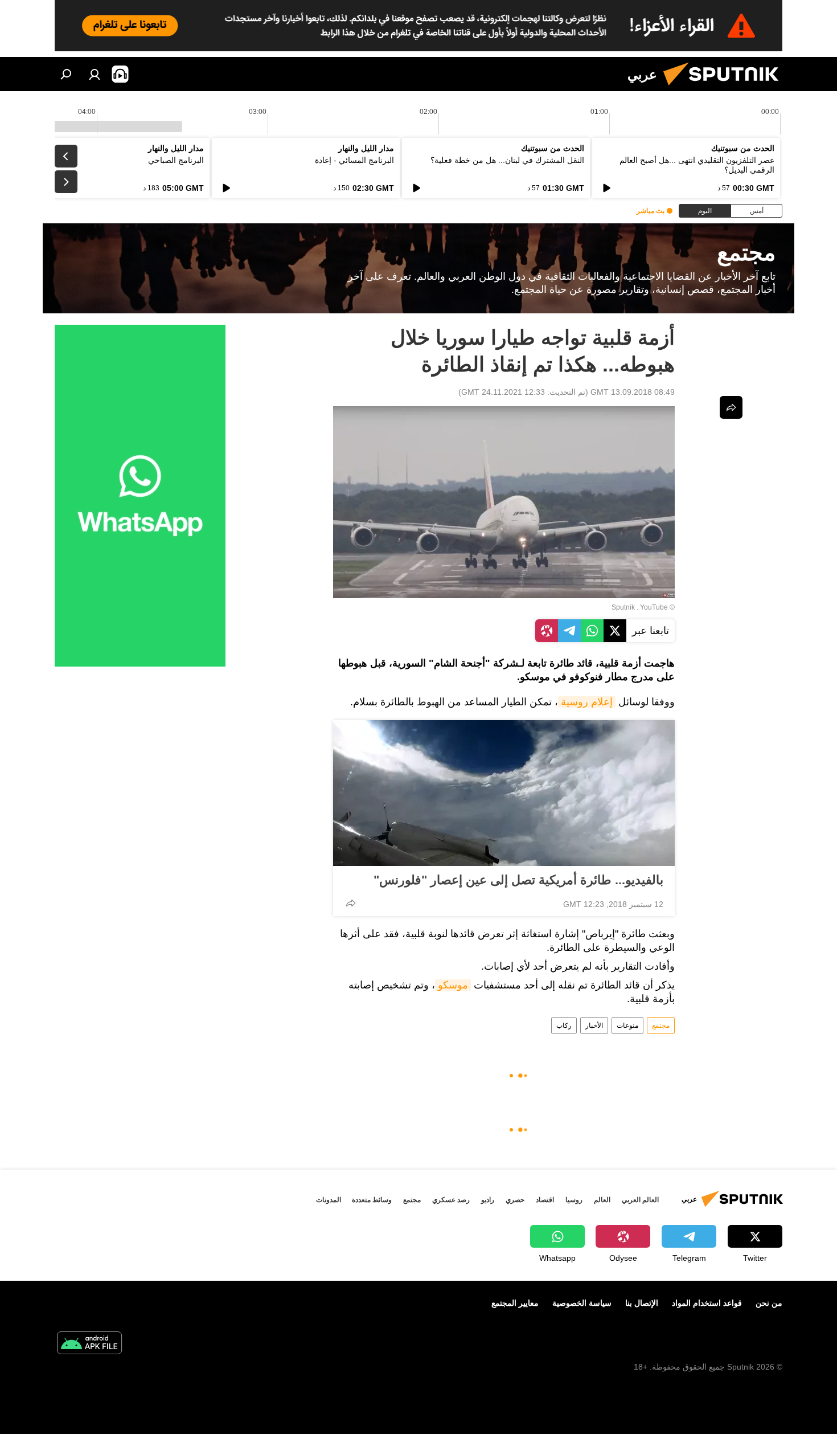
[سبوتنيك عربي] (725, 88)
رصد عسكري (451, 1200)
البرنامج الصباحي (176, 160)
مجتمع (661, 1025)
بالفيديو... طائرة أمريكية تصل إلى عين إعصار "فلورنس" (518, 880)
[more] (350, 903)
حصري (515, 1200)
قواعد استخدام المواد (707, 1303)
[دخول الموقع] (94, 74)
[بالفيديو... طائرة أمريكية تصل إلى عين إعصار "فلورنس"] (504, 793)
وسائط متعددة (372, 1200)
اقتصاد (545, 1200)
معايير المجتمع (515, 1303)
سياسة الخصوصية (582, 1303)
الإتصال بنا (641, 1303)
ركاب (564, 1025)
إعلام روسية (587, 702)
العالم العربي (640, 1200)
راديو (487, 1200)
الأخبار (594, 1025)
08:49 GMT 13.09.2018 (632, 392)
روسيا (573, 1200)
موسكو (453, 985)
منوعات (627, 1025)
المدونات (328, 1200)
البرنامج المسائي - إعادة (354, 160)
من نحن (769, 1303)
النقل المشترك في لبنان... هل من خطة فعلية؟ (507, 160)
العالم (602, 1200)
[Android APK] (89, 1344)
